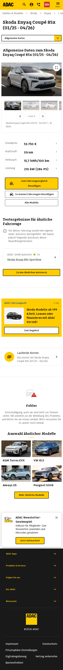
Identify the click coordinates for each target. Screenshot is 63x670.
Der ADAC (10, 589)
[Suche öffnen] (24, 4)
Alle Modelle (31, 202)
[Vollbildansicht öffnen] (56, 67)
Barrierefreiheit (14, 662)
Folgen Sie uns (13, 577)
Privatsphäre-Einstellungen (21, 650)
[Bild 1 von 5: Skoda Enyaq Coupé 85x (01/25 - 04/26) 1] (12, 105)
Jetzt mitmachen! (30, 540)
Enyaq (47, 13)
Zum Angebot (31, 330)
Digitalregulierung (16, 656)
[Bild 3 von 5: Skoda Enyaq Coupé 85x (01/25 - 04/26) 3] (49, 105)
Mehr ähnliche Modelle (31, 495)
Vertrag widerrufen (46, 656)
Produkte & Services (16, 565)
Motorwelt (11, 601)
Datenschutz (50, 643)
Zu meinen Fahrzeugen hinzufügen (34, 194)
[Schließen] (56, 518)
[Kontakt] (38, 4)
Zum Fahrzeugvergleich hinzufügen (34, 183)
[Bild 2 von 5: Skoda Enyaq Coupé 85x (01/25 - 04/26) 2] (31, 105)
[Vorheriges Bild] (20, 116)
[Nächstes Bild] (43, 116)
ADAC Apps (11, 554)
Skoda (33, 13)
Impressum (12, 643)
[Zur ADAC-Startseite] (8, 4)
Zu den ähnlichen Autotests (31, 272)
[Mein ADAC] (31, 4)
